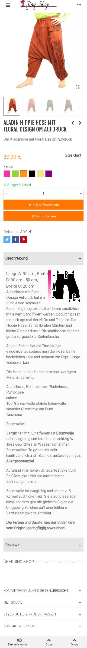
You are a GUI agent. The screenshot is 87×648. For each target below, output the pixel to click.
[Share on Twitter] (6, 239)
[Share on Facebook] (15, 239)
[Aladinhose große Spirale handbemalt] (72, 122)
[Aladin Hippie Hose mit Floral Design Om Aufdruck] (77, 87)
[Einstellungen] (79, 5)
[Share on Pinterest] (23, 239)
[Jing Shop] (43, 5)
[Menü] (7, 5)
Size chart (73, 155)
